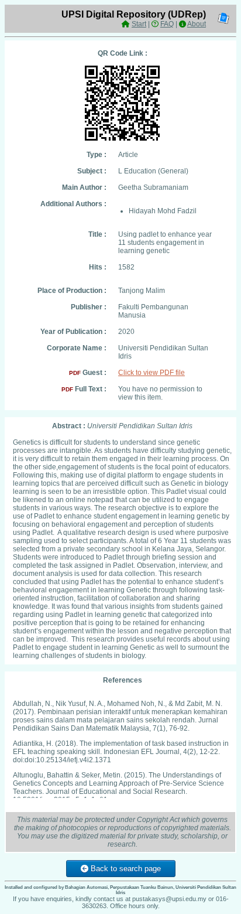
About (196, 24)
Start (139, 24)
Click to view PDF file (151, 373)
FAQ (167, 24)
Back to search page (124, 868)
